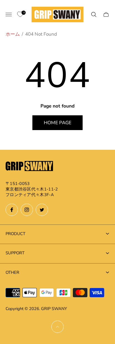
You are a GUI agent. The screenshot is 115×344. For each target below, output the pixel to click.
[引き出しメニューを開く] (9, 14)
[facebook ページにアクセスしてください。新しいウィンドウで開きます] (12, 210)
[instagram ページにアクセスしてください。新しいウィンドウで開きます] (27, 210)
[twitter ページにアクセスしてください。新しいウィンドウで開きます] (42, 210)
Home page (57, 122)
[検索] (94, 14)
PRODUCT (15, 233)
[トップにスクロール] (57, 327)
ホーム (13, 34)
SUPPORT (15, 253)
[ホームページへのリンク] (29, 166)
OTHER (12, 272)
